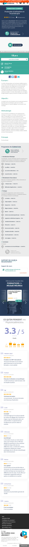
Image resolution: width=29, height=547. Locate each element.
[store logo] (8, 3)
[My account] (24, 3)
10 (1, 51)
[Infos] (20, 3)
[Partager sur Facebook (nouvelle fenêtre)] (10, 77)
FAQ (3, 516)
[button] (10, 45)
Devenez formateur (7, 523)
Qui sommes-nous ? (7, 527)
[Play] (4, 51)
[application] (14, 45)
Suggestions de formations (8, 521)
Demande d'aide (6, 518)
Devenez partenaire (7, 525)
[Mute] (25, 51)
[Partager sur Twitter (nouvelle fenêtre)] (13, 77)
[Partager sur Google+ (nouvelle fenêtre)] (15, 77)
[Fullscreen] (27, 51)
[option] (14, 302)
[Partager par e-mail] (18, 77)
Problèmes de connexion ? (8, 520)
